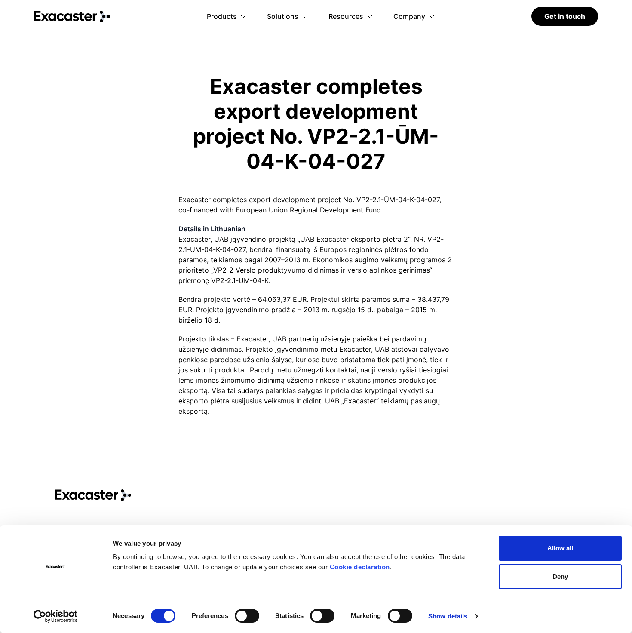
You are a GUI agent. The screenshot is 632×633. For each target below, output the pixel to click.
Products (222, 16)
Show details (447, 616)
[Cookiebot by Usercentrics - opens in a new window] (55, 616)
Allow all (560, 548)
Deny (560, 576)
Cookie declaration (360, 567)
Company (409, 16)
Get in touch (564, 16)
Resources (345, 16)
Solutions (282, 16)
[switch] (247, 616)
